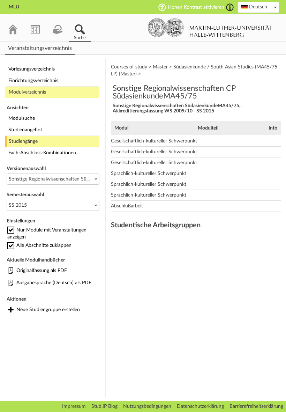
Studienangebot (25, 129)
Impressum (74, 406)
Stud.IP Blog (104, 406)
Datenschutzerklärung (200, 406)
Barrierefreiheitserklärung (256, 406)
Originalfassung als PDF (41, 270)
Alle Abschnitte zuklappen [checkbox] (44, 245)
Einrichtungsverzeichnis (33, 80)
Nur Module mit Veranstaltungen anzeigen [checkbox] (46, 234)
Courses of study (129, 67)
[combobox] (258, 7)
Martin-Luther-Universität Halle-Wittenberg (210, 27)
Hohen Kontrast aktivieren (196, 7)
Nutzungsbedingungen (147, 406)
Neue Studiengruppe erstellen (48, 309)
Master (160, 67)
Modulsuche (21, 118)
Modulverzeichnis (27, 92)
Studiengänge (23, 141)
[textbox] (258, 7)
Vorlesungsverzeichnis (31, 69)
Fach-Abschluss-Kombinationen (42, 152)
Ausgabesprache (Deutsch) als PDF (53, 282)
